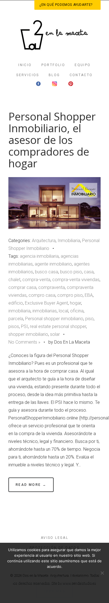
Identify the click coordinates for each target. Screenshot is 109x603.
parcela (15, 318)
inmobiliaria (19, 310)
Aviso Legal (54, 538)
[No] (102, 573)
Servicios (27, 75)
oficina (77, 310)
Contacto (81, 75)
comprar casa (22, 287)
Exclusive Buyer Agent (46, 303)
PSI (24, 326)
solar (55, 334)
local (63, 310)
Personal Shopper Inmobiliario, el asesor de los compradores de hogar (52, 139)
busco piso (71, 271)
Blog (54, 75)
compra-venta (36, 279)
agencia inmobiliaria (39, 256)
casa (89, 271)
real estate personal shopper (58, 326)
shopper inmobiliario (28, 334)
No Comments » (24, 342)
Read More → (31, 485)
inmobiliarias (44, 310)
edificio (15, 303)
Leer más (54, 591)
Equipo (83, 65)
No (85, 577)
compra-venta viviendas (75, 279)
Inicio (25, 65)
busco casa (46, 271)
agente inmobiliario (53, 264)
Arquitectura (44, 240)
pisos (13, 326)
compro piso (70, 295)
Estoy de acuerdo (42, 577)
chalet (14, 279)
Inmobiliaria (69, 240)
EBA (89, 295)
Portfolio (53, 65)
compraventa (51, 287)
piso (89, 318)
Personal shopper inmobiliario (54, 318)
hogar (75, 303)
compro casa (42, 295)
